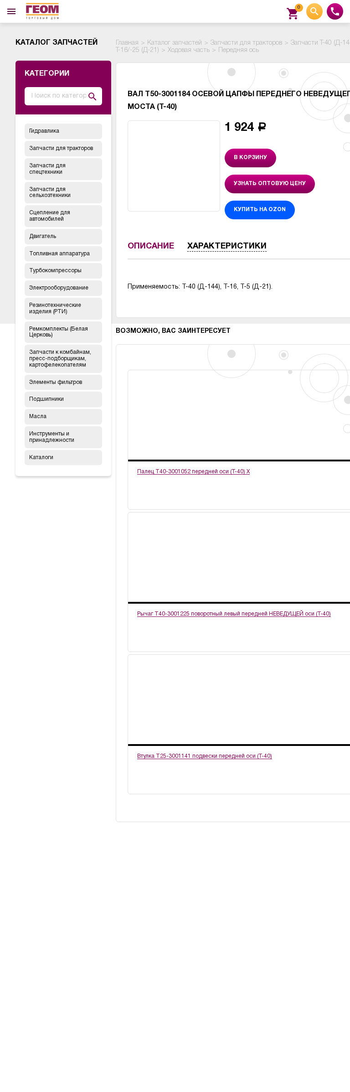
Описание (151, 246)
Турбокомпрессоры (55, 270)
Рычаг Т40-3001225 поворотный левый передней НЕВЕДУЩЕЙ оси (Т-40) (234, 613)
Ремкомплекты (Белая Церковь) (58, 332)
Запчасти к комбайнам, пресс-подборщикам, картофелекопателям (60, 358)
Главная (127, 43)
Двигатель (42, 236)
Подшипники (46, 399)
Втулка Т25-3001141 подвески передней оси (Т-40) (204, 756)
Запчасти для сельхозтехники (50, 192)
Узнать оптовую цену (270, 183)
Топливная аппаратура (59, 253)
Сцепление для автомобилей (49, 216)
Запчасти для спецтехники (47, 169)
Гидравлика (44, 131)
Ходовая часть (189, 50)
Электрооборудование (58, 287)
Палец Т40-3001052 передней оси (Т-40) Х (193, 471)
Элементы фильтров (55, 382)
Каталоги (41, 457)
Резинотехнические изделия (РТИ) (55, 308)
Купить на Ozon (260, 209)
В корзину (250, 157)
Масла (37, 416)
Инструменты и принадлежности (51, 437)
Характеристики (227, 246)
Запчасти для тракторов (61, 148)
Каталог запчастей (174, 43)
